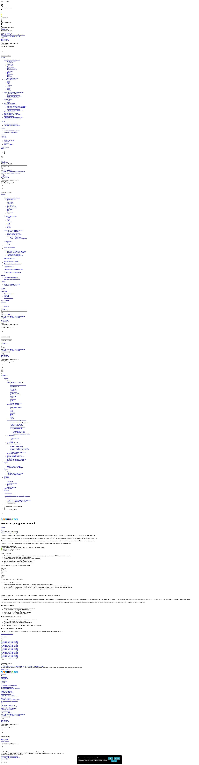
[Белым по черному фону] (1, 11)
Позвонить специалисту (7, 634)
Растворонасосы (8, 99)
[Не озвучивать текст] (1, 26)
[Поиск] (2, 157)
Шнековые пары (11, 61)
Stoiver (8, 88)
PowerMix (9, 85)
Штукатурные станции (10, 79)
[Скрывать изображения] (1, 21)
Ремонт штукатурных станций (12, 130)
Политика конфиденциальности (9, 756)
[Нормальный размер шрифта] (2, 4)
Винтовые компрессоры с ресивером (16, 106)
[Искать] (2, 168)
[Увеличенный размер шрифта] (2, 6)
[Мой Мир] (6, 519)
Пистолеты (10, 74)
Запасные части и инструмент (12, 60)
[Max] (4, 154)
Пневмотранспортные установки (12, 114)
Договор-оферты (5, 758)
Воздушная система (12, 69)
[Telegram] (4, 151)
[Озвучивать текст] (2, 24)
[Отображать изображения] (1, 19)
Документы (4, 681)
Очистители (10, 64)
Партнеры (3, 136)
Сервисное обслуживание (10, 132)
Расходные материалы (13, 97)
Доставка (6, 141)
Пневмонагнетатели (9, 111)
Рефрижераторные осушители (15, 110)
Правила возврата (8, 144)
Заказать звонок (5, 337)
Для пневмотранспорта (13, 78)
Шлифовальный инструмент (14, 96)
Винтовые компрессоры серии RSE (16, 107)
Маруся (9, 90)
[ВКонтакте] (1, 519)
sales (2, 39)
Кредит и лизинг (5, 711)
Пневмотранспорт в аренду (11, 113)
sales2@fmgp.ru (5, 40)
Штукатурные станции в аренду (12, 118)
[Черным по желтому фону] (1, 14)
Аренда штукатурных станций (12, 125)
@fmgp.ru (5, 39)
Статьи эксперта (5, 147)
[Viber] (10, 519)
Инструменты (10, 67)
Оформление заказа (9, 140)
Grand (8, 82)
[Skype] (15, 519)
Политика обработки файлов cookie (10, 757)
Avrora (8, 81)
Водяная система (11, 68)
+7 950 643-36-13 (7, 33)
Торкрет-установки (9, 116)
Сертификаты (4, 678)
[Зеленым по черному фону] (1, 16)
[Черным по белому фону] (1, 9)
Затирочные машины (9, 103)
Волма (8, 89)
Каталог (3, 57)
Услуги (2, 702)
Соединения (10, 65)
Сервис (3, 128)
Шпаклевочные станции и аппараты (13, 117)
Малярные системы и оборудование (13, 92)
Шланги (9, 75)
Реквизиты (3, 679)
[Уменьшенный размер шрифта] (1, 2)
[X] (8, 519)
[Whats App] (4, 152)
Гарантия (6, 143)
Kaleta (8, 83)
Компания (3, 674)
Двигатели (10, 76)
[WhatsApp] (12, 519)
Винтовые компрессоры (10, 104)
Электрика (10, 71)
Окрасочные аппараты (13, 93)
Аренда (3, 121)
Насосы (9, 72)
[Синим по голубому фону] (1, 13)
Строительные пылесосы (13, 95)
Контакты (3, 148)
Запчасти (3, 134)
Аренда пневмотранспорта (11, 124)
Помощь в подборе (5, 55)
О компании (4, 677)
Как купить (4, 137)
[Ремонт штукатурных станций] (9, 533)
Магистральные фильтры (13, 109)
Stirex (8, 86)
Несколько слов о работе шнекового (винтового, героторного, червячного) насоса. (22, 666)
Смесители (10, 62)
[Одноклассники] (4, 519)
